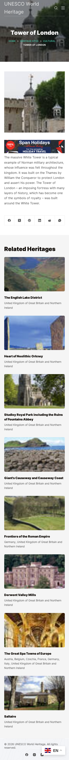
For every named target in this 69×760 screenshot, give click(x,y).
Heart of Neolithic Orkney (23, 356)
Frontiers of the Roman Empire (27, 536)
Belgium (19, 659)
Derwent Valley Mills (20, 595)
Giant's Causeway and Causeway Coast (33, 478)
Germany (10, 542)
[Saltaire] (34, 693)
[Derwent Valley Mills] (34, 571)
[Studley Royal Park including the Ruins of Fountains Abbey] (34, 391)
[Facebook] (9, 220)
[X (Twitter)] (19, 220)
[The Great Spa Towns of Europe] (34, 630)
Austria (8, 659)
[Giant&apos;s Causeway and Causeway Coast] (34, 454)
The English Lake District (23, 297)
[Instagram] (34, 754)
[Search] (56, 7)
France (42, 659)
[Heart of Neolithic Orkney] (34, 333)
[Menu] (63, 8)
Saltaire (10, 716)
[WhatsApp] (60, 220)
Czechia (31, 659)
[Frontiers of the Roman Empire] (34, 513)
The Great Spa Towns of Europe (27, 653)
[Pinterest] (30, 220)
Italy (7, 663)
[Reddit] (50, 220)
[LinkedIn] (39, 220)
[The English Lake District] (34, 274)
